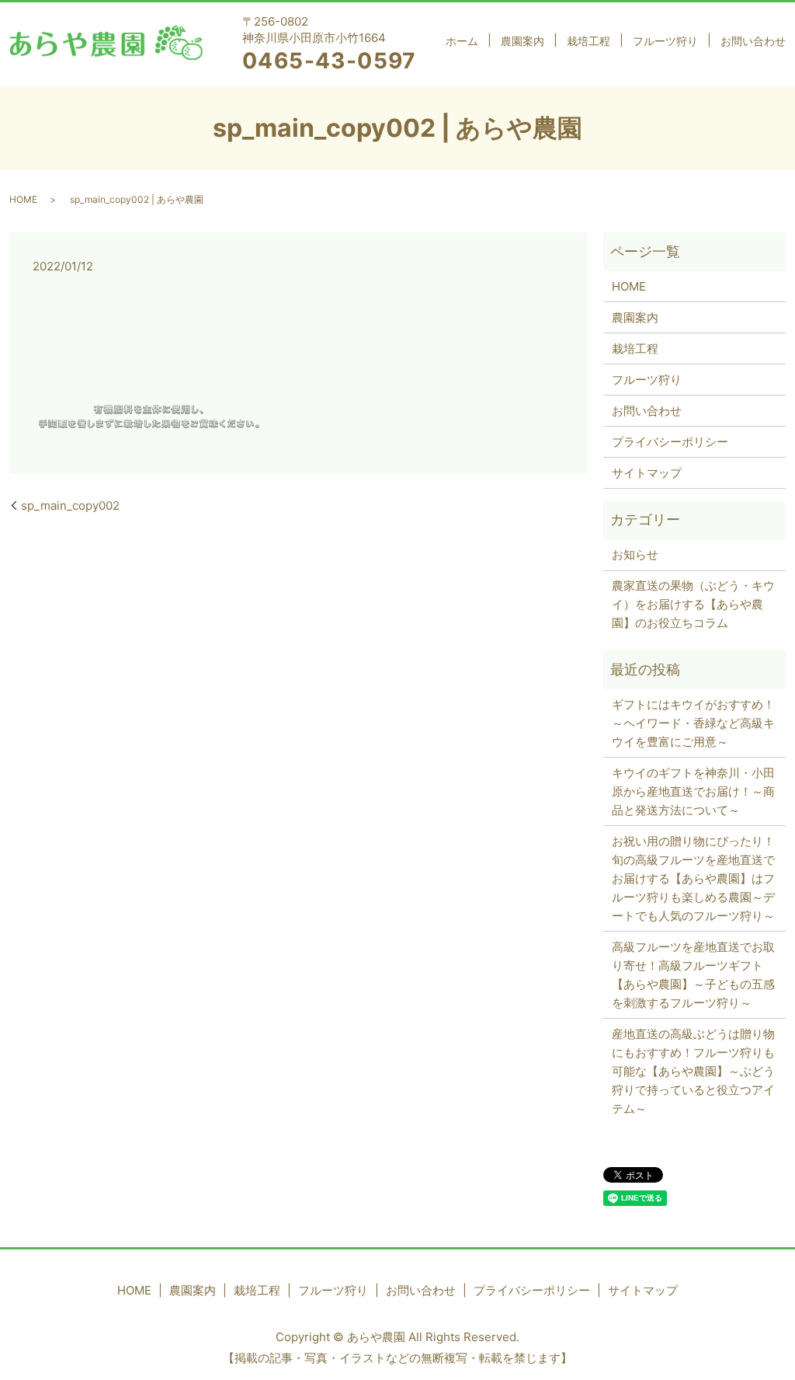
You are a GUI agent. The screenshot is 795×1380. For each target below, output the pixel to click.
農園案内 (522, 40)
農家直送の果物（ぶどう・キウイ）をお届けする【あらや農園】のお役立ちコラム (693, 604)
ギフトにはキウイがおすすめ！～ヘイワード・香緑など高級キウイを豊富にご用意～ (693, 723)
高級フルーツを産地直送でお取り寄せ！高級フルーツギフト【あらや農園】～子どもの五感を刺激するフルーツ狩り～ (693, 974)
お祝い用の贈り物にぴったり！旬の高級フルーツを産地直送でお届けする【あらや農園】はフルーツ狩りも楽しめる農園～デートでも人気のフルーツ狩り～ (693, 878)
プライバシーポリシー (670, 441)
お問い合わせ (753, 40)
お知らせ (635, 554)
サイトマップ (647, 472)
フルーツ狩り (665, 40)
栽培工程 (588, 40)
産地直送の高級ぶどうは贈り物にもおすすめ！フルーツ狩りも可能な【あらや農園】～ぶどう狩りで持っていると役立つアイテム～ (693, 1071)
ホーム (462, 40)
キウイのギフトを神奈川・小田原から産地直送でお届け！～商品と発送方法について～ (693, 791)
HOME (23, 199)
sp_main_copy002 (70, 505)
